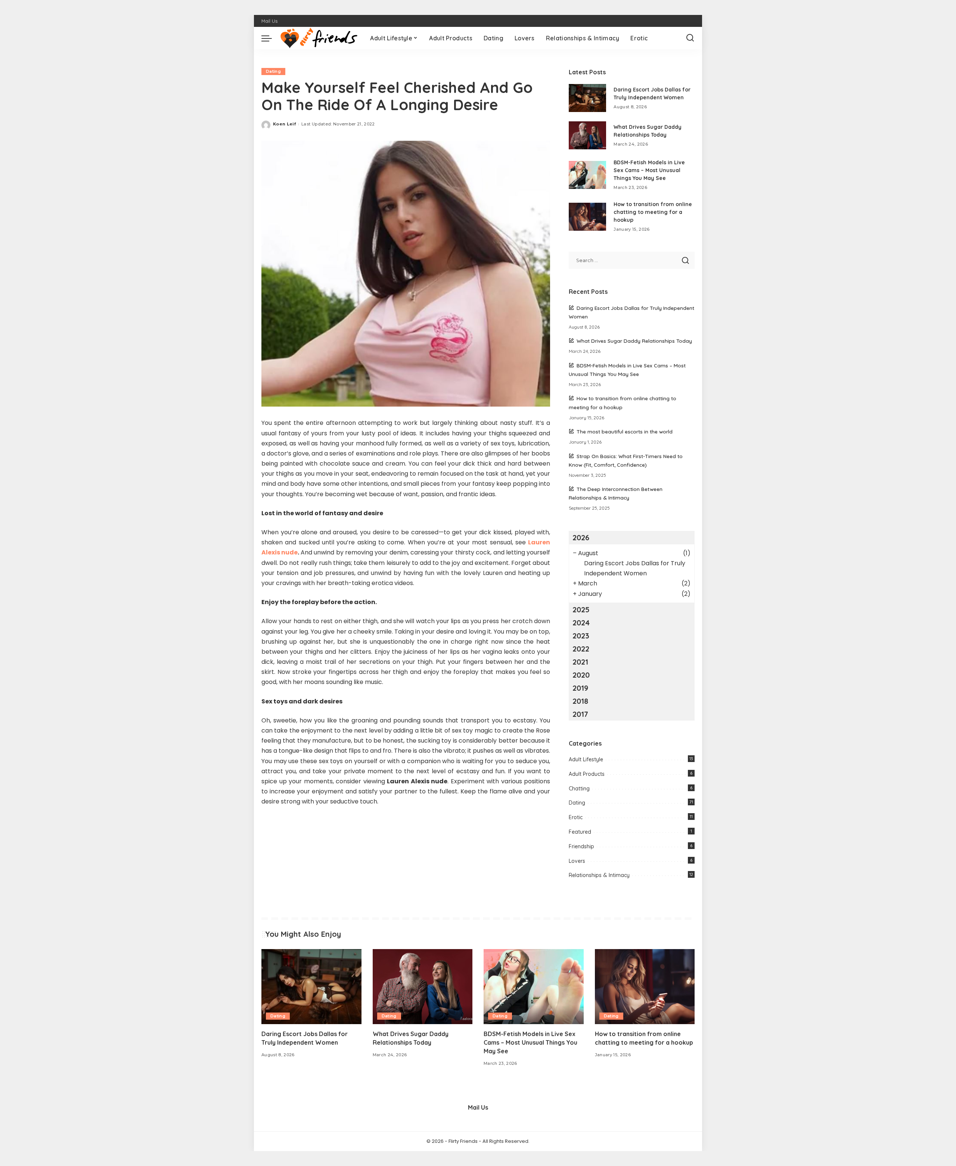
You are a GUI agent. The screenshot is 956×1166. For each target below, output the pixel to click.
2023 (580, 635)
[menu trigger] (270, 38)
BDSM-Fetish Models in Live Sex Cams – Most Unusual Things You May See (649, 170)
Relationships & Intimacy (599, 875)
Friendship (581, 846)
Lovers (577, 861)
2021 (580, 661)
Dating (273, 71)
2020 (581, 675)
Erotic (576, 817)
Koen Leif (284, 124)
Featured (580, 831)
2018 (580, 701)
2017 (580, 714)
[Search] (690, 38)
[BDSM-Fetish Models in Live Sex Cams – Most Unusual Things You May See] (587, 175)
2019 (580, 688)
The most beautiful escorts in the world (625, 431)
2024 (581, 622)
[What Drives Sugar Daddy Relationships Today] (587, 135)
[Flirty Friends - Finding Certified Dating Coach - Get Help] (319, 38)
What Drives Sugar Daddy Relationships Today (634, 341)
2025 (581, 609)
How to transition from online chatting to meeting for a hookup (653, 212)
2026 (580, 537)
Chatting (579, 788)
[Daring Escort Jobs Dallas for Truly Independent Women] (587, 98)
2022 (580, 648)
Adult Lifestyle (586, 759)
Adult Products (587, 774)
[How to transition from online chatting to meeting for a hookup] (587, 217)
